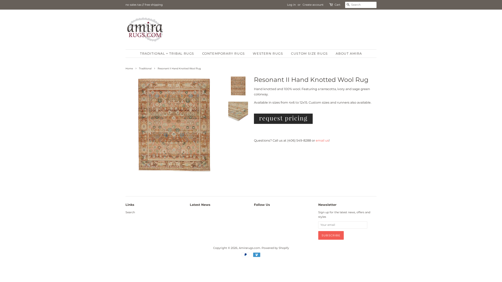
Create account (313, 4)
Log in (291, 4)
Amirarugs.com (249, 247)
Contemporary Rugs (223, 53)
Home (129, 68)
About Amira (349, 53)
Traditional (145, 68)
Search (130, 212)
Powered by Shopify (275, 247)
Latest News (200, 205)
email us (322, 140)
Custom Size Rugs (309, 53)
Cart (337, 4)
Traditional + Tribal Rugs (167, 53)
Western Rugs (268, 53)
